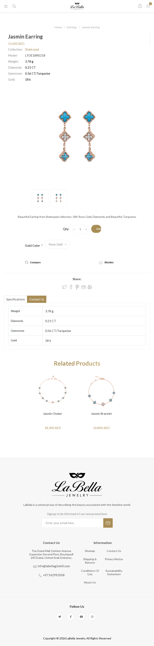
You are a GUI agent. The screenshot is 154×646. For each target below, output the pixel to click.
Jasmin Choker (52, 413)
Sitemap (90, 551)
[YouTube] (81, 617)
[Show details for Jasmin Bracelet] (101, 391)
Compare (35, 262)
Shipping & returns (90, 560)
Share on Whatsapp (90, 287)
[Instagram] (92, 617)
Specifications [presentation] (15, 299)
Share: (77, 279)
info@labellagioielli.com (54, 566)
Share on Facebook (71, 287)
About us (90, 582)
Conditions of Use (90, 572)
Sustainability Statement (113, 572)
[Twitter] (60, 617)
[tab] (15, 299)
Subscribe (108, 523)
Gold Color (33, 245)
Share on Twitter (64, 287)
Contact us (114, 551)
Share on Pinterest (77, 287)
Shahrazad (32, 49)
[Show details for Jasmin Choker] (52, 391)
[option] (40, 198)
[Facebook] (70, 617)
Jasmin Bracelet (101, 413)
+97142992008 (54, 575)
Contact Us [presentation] (36, 299)
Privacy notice (114, 559)
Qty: (66, 229)
